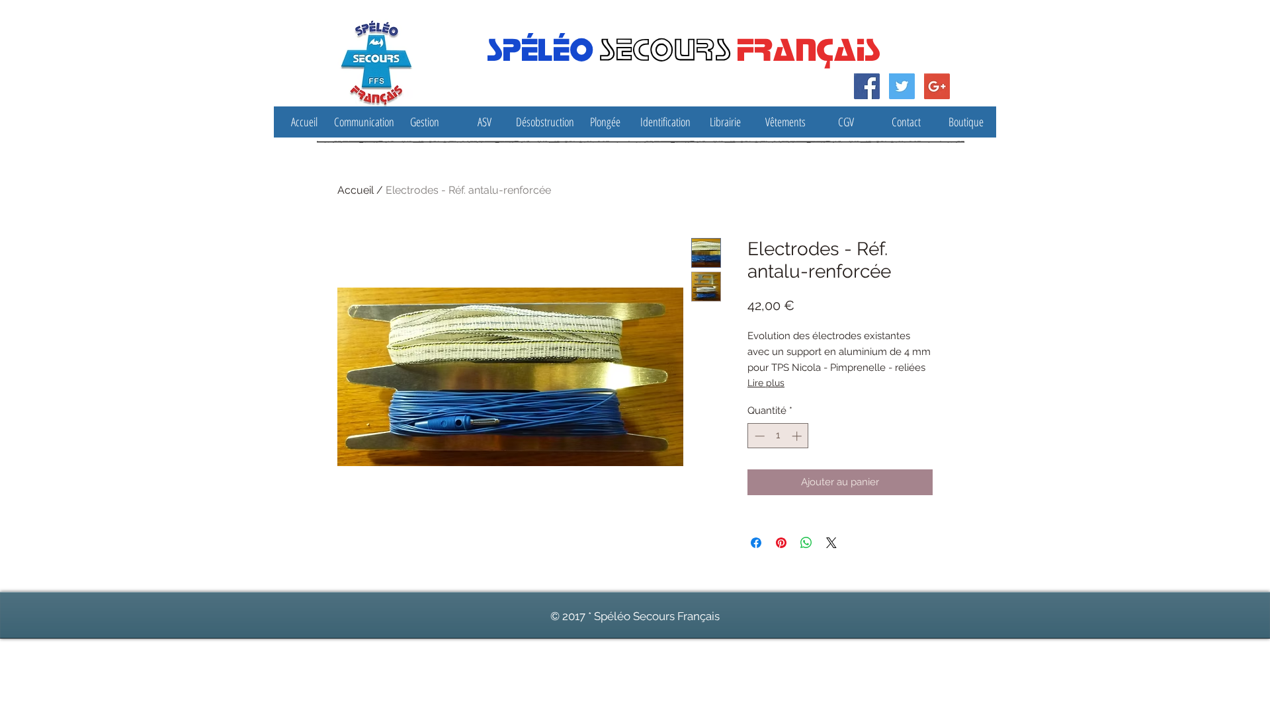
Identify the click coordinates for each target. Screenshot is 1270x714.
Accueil (355, 190)
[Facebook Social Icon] (867, 86)
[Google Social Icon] (937, 86)
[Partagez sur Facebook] (756, 543)
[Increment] (798, 436)
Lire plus (765, 382)
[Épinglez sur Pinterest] (781, 543)
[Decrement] (758, 436)
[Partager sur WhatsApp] (806, 543)
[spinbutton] (778, 436)
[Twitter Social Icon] (902, 86)
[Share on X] (831, 543)
